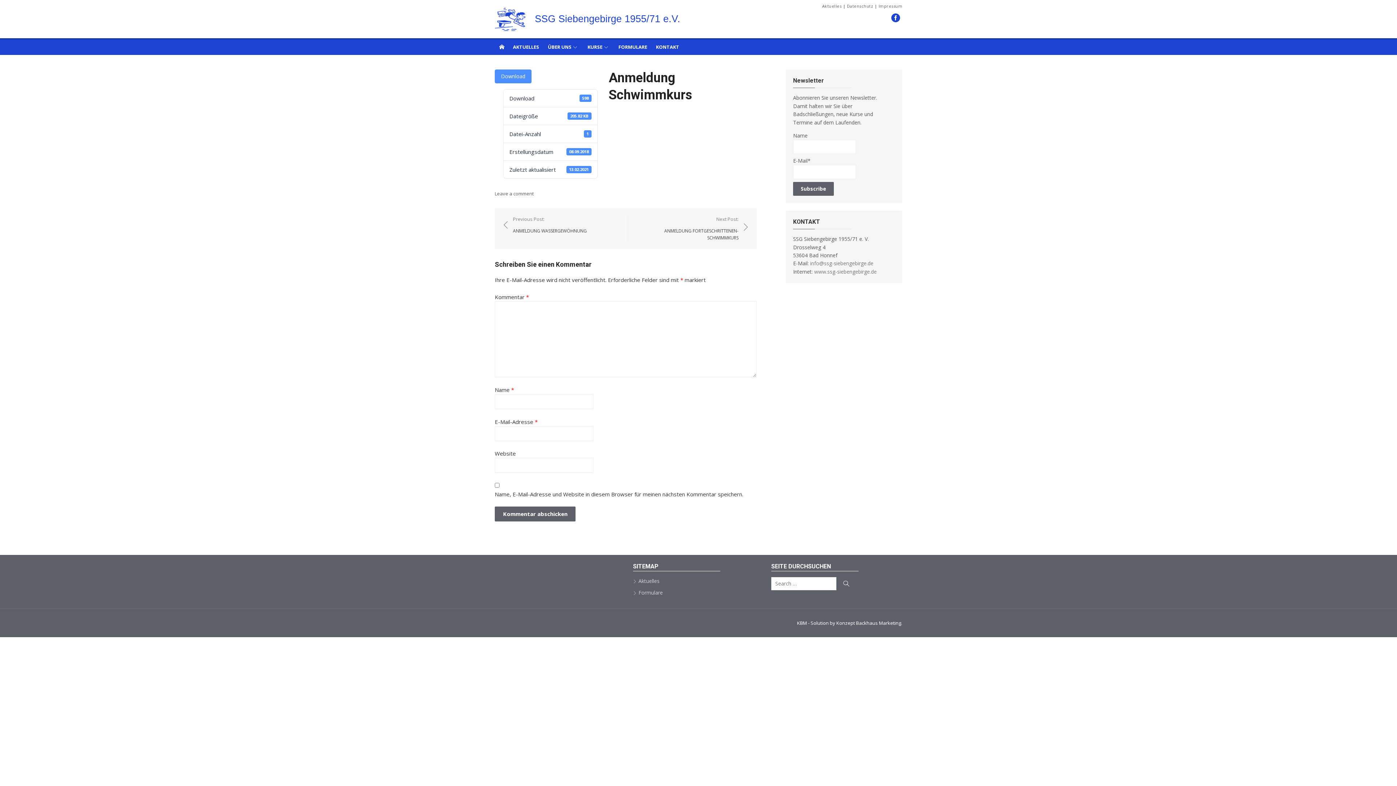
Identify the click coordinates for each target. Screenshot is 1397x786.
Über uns (560, 47)
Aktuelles (832, 6)
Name (504, 389)
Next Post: (701, 228)
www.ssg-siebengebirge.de (845, 271)
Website (505, 453)
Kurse (595, 47)
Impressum (891, 6)
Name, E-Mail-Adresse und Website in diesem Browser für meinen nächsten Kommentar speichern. (619, 494)
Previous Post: (550, 225)
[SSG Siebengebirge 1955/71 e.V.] (502, 46)
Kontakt (667, 47)
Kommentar (512, 297)
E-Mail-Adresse (516, 421)
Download (513, 76)
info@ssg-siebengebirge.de (841, 263)
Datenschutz (860, 6)
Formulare (632, 47)
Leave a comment (514, 193)
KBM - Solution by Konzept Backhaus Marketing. (849, 623)
